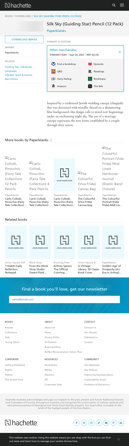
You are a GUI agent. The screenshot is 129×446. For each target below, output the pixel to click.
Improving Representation (98, 375)
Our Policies (90, 370)
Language (10, 71)
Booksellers (51, 365)
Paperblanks (56, 31)
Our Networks (92, 365)
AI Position (51, 342)
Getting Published (15, 365)
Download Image (24, 39)
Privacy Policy (52, 337)
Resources (51, 359)
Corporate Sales (53, 384)
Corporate (12, 359)
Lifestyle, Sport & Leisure (18, 75)
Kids (7, 337)
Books (9, 322)
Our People (90, 332)
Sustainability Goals (95, 380)
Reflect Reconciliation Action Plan (63, 352)
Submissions (90, 337)
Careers (88, 342)
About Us (50, 328)
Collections (11, 332)
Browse (9, 328)
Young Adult (12, 342)
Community (91, 359)
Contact (89, 322)
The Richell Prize (14, 380)
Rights (8, 370)
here (74, 441)
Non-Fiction (11, 79)
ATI (46, 380)
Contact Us (90, 328)
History (9, 375)
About (49, 322)
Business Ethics (53, 347)
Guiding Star (12, 67)
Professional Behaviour (97, 384)
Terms (48, 332)
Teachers (49, 375)
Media (48, 370)
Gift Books (26, 67)
